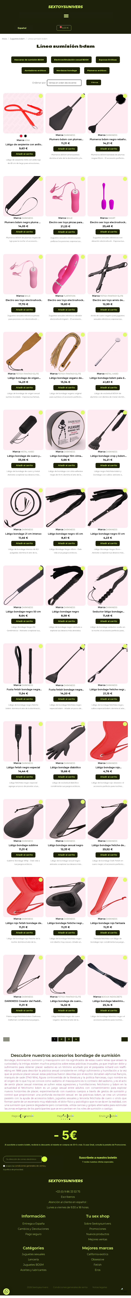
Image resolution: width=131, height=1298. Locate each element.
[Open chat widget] (124, 1291)
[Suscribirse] (44, 1159)
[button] (66, 16)
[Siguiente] (124, 1039)
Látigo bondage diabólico (65, 767)
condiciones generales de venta (30, 1166)
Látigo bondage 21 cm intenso (23, 533)
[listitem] (21, 135)
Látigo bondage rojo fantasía (107, 923)
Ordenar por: (39, 83)
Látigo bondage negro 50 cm (23, 611)
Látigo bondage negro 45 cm (65, 533)
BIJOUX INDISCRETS (111, 997)
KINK (27, 140)
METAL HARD (111, 374)
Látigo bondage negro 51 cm (107, 533)
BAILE (69, 218)
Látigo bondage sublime (23, 845)
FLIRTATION (69, 296)
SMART (111, 218)
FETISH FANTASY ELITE (111, 296)
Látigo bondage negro (65, 611)
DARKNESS (69, 135)
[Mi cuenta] (87, 28)
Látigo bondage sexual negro (65, 845)
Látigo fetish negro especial (23, 767)
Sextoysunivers (65, 7)
